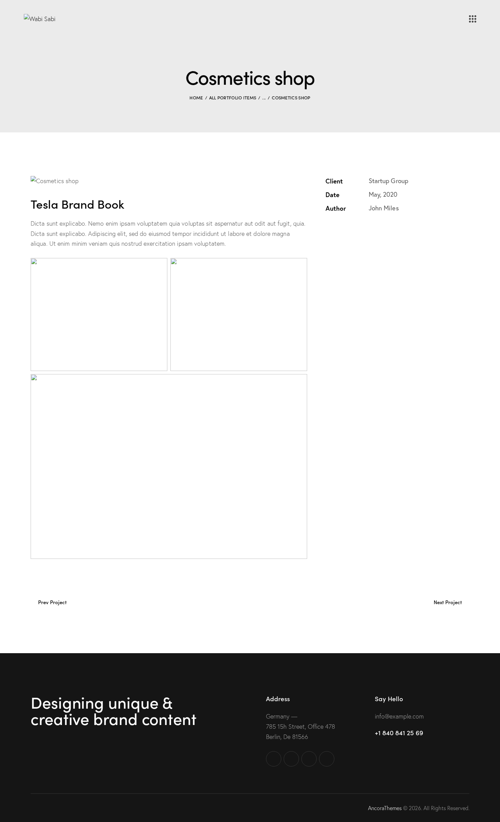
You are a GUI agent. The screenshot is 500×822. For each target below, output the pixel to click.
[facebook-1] (273, 759)
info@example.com (399, 716)
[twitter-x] (291, 759)
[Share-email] (360, 230)
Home (196, 97)
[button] (376, 230)
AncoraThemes (385, 808)
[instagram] (326, 759)
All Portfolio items (232, 97)
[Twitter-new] (328, 230)
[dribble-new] (309, 759)
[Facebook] (343, 230)
